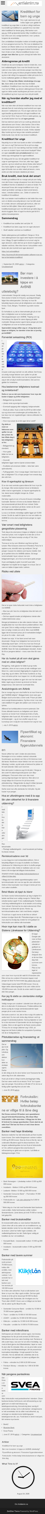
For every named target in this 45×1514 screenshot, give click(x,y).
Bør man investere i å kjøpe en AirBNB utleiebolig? (21, 1449)
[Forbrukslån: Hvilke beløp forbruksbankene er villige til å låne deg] (10, 1101)
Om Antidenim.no (21, 1504)
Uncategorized (7, 267)
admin (21, 264)
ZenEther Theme (13, 1511)
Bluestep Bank (8, 1428)
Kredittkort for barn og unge (12, 1446)
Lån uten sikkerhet (23, 1200)
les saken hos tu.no (32, 981)
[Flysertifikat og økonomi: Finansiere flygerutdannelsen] (10, 742)
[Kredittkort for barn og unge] (10, 21)
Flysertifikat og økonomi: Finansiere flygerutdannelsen (22, 741)
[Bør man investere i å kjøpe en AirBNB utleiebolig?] (10, 284)
